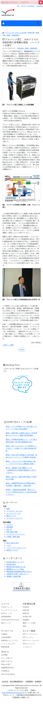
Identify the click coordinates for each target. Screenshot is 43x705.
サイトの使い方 (6, 658)
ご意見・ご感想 (8, 345)
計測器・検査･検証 (13, 537)
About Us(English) (8, 674)
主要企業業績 (6, 637)
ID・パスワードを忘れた (26, 6)
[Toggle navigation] (38, 23)
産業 (8, 509)
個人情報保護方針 (16, 681)
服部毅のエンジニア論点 (15, 569)
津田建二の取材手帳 (13, 576)
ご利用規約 (29, 681)
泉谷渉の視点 (11, 564)
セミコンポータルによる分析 (16, 33)
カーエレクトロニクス (14, 518)
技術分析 (31, 33)
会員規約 (38, 681)
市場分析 (26, 607)
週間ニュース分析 (29, 623)
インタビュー (27, 647)
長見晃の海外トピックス (15, 562)
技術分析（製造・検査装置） (27, 48)
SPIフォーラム (28, 637)
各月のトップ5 (6, 613)
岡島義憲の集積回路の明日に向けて (19, 571)
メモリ (8, 545)
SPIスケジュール (29, 644)
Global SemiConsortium (10, 620)
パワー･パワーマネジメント (16, 548)
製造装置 (9, 527)
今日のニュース (6, 607)
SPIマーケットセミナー (31, 640)
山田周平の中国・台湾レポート (17, 574)
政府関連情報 (6, 616)
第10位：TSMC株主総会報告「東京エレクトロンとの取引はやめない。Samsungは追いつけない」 (21, 492)
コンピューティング (13, 513)
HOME (21, 350)
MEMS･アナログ (12, 550)
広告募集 (4, 671)
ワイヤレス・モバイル (14, 511)
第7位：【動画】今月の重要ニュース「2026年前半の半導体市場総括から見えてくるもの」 (21, 470)
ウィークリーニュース (9, 610)
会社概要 (4, 655)
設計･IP (9, 529)
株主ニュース (6, 623)
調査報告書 (5, 647)
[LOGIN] (41, 2)
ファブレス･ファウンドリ (15, 534)
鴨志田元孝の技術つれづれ (16, 567)
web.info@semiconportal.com (13, 693)
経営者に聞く (27, 616)
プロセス (9, 525)
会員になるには (6, 661)
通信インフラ (11, 516)
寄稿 (24, 626)
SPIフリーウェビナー (30, 634)
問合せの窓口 (6, 664)
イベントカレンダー (8, 644)
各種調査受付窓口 (7, 667)
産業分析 (26, 613)
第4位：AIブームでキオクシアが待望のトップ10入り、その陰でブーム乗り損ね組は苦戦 (21, 448)
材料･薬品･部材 (12, 532)
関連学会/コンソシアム (9, 640)
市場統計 (4, 634)
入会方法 (39, 6)
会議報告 (26, 620)
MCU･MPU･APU (12, 543)
